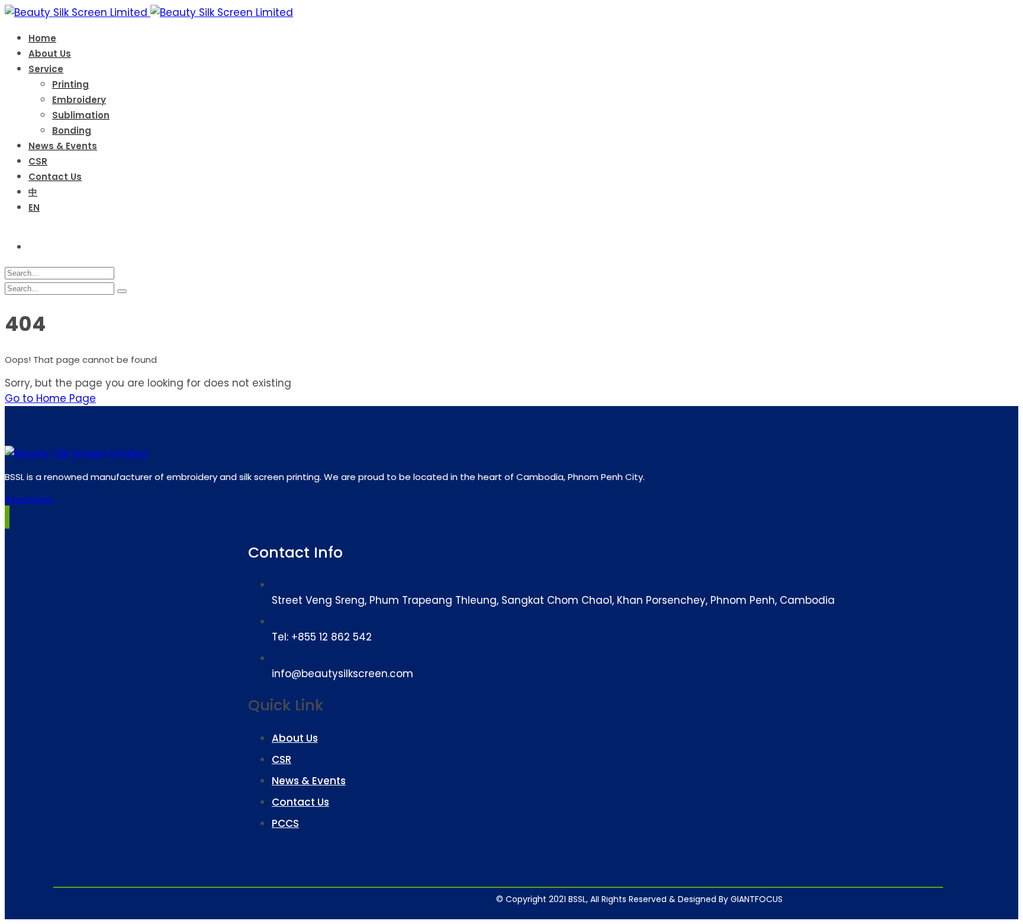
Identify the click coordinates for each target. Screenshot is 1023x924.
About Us (295, 738)
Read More (28, 499)
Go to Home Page (50, 398)
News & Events (309, 781)
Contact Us (300, 802)
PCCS (285, 823)
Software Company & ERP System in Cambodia (684, 894)
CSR (281, 759)
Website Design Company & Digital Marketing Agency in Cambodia (608, 894)
